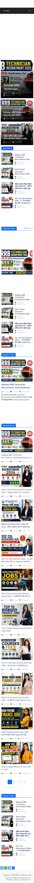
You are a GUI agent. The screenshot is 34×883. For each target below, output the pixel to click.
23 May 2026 (20, 193)
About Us (17, 880)
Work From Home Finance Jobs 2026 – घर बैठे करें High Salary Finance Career (16, 700)
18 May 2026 (25, 600)
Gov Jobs (18, 93)
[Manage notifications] (29, 878)
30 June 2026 (10, 95)
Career (15, 635)
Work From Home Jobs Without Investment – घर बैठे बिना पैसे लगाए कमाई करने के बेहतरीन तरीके (16, 596)
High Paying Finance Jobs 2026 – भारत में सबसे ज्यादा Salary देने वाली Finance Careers (15, 735)
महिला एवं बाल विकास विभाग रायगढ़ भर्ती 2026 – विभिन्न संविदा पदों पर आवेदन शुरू (23, 186)
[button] (29, 11)
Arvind (10, 93)
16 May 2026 (25, 773)
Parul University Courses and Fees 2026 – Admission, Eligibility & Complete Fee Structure (16, 665)
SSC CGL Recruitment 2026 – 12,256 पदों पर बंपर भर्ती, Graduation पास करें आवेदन (23, 201)
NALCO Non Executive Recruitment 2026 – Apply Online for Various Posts (15, 138)
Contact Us (24, 880)
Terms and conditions (12, 878)
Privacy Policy (24, 878)
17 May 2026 (24, 669)
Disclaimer (9, 880)
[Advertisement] (17, 32)
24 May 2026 (19, 142)
